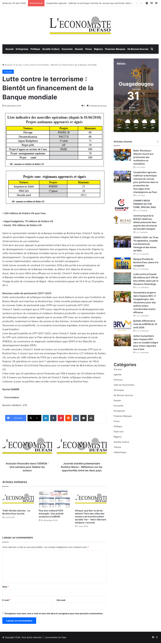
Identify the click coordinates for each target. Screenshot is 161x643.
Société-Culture (51, 49)
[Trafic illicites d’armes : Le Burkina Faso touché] (18, 498)
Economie (67, 49)
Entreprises (22, 49)
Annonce (118, 379)
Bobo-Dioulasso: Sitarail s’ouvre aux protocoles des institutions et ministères (143, 157)
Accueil (10, 49)
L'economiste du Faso (55, 637)
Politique (35, 49)
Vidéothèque (120, 452)
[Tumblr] (53, 418)
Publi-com (118, 431)
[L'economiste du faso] (80, 24)
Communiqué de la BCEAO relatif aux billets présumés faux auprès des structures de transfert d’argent (145, 222)
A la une (18, 65)
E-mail (6, 600)
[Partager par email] (83, 418)
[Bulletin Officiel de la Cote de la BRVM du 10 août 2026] (122, 325)
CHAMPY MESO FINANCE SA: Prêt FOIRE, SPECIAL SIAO (144, 203)
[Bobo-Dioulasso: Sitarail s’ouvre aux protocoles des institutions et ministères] (122, 155)
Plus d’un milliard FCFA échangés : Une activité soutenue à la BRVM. (51, 513)
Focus (88, 49)
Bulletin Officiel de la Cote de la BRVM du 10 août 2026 (145, 324)
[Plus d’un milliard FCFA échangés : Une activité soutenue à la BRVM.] (54, 498)
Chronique (119, 390)
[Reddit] (68, 418)
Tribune (117, 447)
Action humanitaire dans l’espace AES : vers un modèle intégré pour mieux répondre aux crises (145, 342)
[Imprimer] (91, 418)
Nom (5, 586)
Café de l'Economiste (124, 385)
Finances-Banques (115, 49)
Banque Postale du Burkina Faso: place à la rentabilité (145, 262)
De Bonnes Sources (138, 49)
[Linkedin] (46, 418)
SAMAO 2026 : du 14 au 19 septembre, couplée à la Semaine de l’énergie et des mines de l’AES (145, 244)
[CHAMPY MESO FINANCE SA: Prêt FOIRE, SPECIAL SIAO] (122, 205)
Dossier (79, 49)
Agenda (117, 374)
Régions (98, 49)
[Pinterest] (61, 418)
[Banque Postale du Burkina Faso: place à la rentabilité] (122, 263)
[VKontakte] (76, 418)
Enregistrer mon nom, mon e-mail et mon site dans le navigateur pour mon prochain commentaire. (54, 613)
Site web (61, 600)
